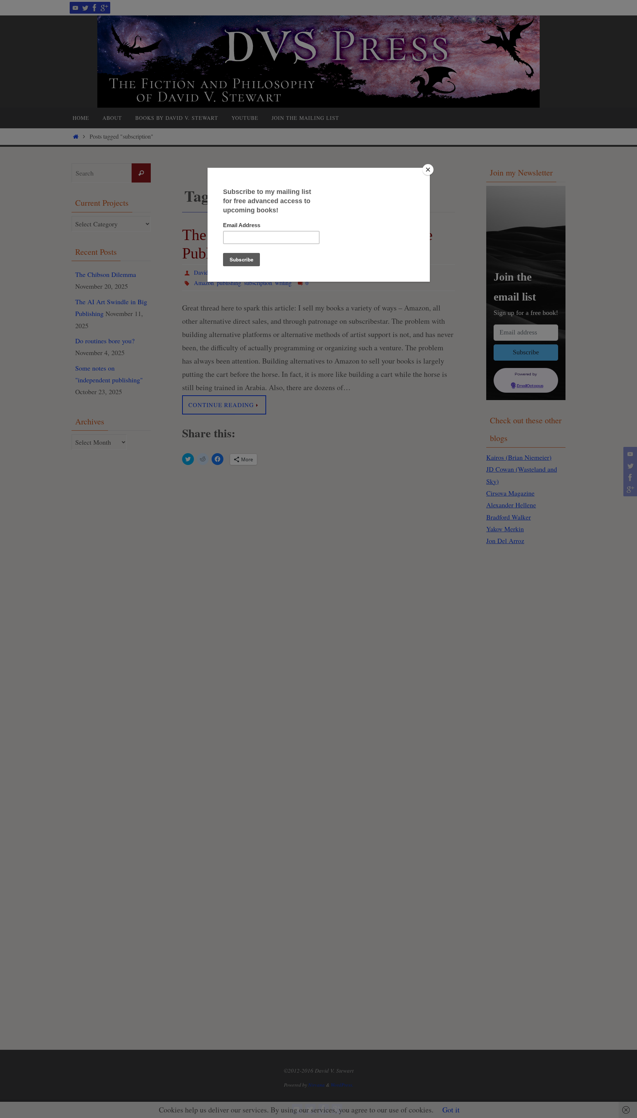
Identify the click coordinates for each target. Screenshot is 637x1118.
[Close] (428, 169)
